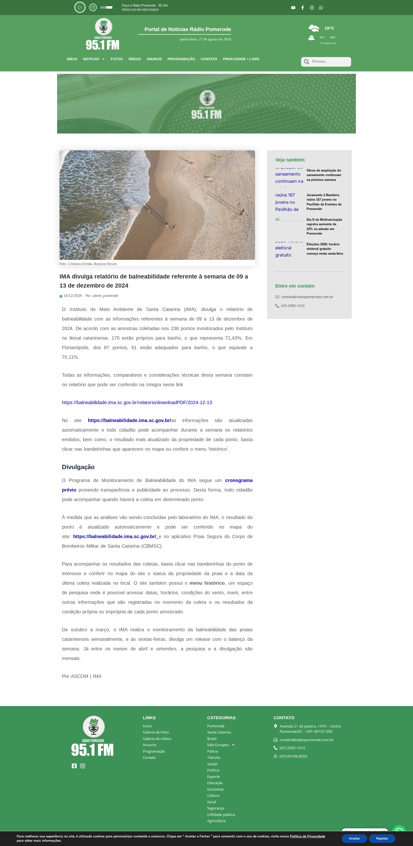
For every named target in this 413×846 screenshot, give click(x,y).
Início (72, 59)
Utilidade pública (221, 814)
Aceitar (354, 838)
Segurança (215, 808)
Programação (181, 59)
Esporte (213, 776)
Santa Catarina (219, 732)
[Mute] (93, 7)
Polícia (212, 751)
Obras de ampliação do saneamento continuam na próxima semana (324, 175)
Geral (211, 801)
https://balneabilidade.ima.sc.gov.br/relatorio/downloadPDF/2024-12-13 (137, 402)
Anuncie (154, 59)
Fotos (117, 59)
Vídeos (134, 59)
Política (213, 770)
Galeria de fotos (156, 732)
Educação (215, 782)
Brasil (212, 738)
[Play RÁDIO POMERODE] (80, 7)
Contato (209, 59)
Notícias (91, 59)
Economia (215, 789)
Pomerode (215, 725)
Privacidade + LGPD (241, 59)
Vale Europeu (218, 744)
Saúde (212, 763)
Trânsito (213, 757)
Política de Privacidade (307, 836)
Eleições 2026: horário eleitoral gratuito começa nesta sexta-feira (325, 248)
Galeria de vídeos (157, 738)
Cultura (213, 795)
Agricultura (216, 820)
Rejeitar (382, 838)
